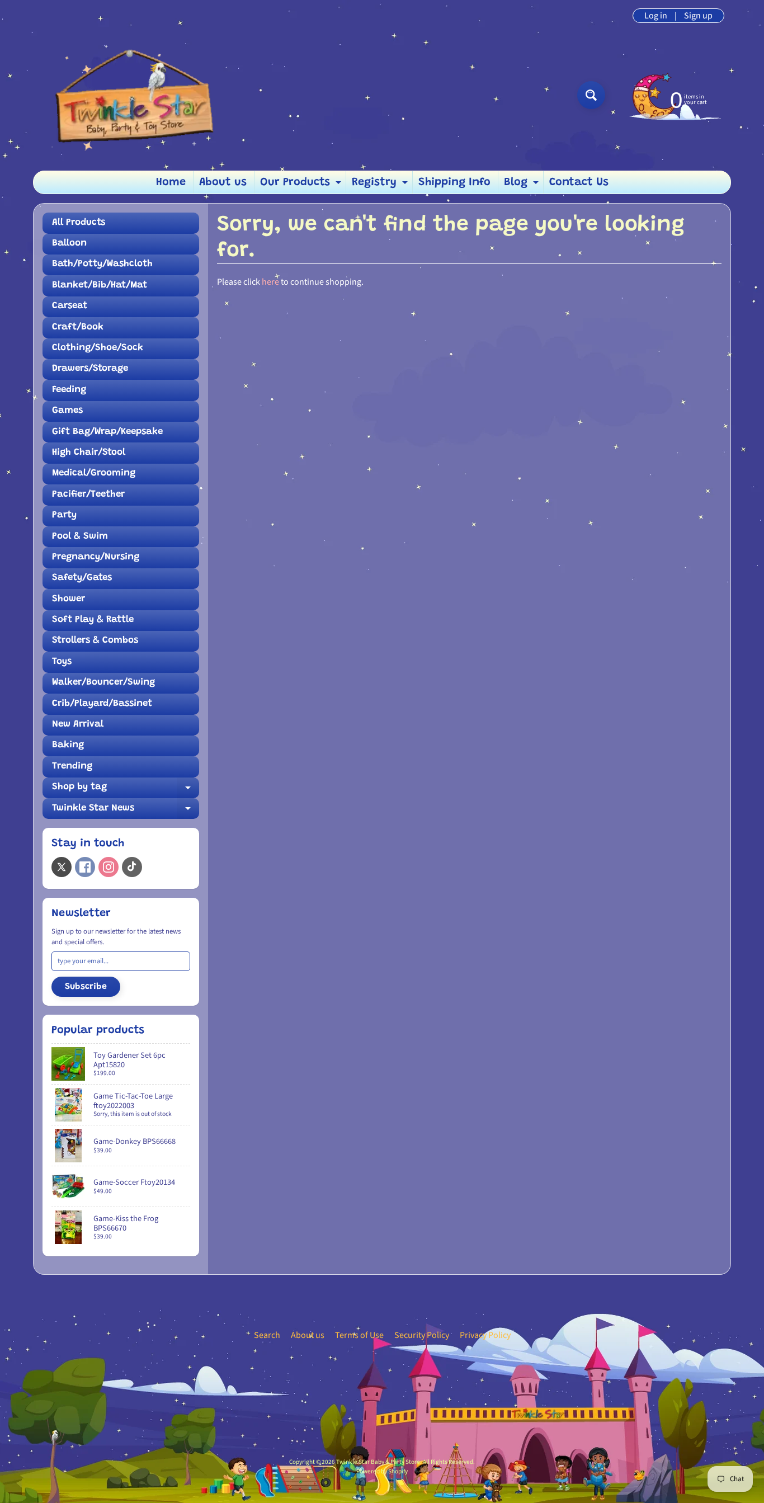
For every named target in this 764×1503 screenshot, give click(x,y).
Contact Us (579, 182)
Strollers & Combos (95, 641)
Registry (381, 185)
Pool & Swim (80, 536)
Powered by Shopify (382, 1471)
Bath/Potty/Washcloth (102, 264)
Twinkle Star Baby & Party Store (378, 1462)
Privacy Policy (485, 1335)
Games (67, 411)
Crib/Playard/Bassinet (102, 704)
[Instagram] (108, 867)
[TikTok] (132, 867)
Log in (655, 15)
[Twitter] (61, 867)
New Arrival (77, 724)
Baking (68, 745)
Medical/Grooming (93, 473)
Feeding (69, 390)
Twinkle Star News (125, 811)
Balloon (69, 243)
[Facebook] (85, 867)
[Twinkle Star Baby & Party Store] (131, 95)
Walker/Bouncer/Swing (103, 682)
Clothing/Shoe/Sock (97, 348)
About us (223, 182)
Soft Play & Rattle (93, 620)
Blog (522, 185)
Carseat (69, 306)
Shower (68, 599)
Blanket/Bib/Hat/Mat (99, 285)
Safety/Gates (82, 578)
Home (171, 182)
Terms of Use (359, 1335)
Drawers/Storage (90, 369)
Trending (72, 766)
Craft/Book (77, 327)
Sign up (698, 15)
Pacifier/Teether (88, 495)
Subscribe (86, 986)
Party (64, 515)
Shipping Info (454, 182)
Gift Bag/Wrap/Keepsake (107, 432)
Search (267, 1335)
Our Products (302, 185)
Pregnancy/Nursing (95, 557)
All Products (78, 223)
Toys (62, 662)
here (270, 282)
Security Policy (421, 1335)
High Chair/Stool (88, 453)
